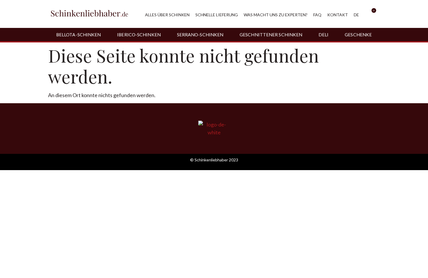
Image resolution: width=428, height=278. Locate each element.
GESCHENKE (358, 34)
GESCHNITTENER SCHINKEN (271, 34)
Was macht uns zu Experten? (275, 14)
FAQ (317, 14)
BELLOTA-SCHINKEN (78, 34)
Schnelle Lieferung (216, 14)
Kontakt (337, 14)
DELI (323, 34)
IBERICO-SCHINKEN (139, 34)
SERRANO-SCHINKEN (200, 34)
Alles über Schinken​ (167, 14)
